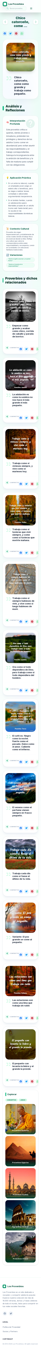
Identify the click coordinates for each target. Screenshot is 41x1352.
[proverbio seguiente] (35, 22)
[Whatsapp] (22, 33)
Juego (22, 1100)
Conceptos (11, 1100)
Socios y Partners (10, 1331)
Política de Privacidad (11, 1327)
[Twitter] (10, 33)
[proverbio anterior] (5, 22)
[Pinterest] (16, 33)
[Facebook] (5, 33)
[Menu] (31, 8)
